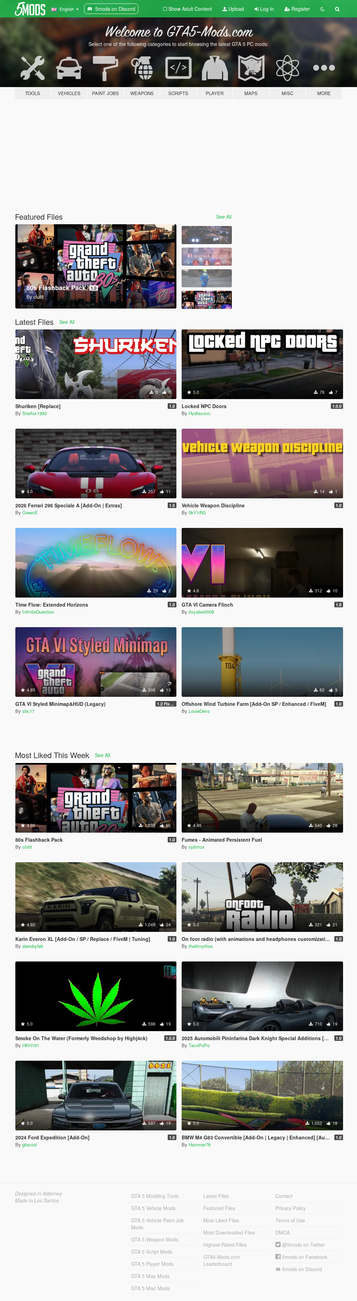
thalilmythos (201, 946)
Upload (235, 8)
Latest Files (216, 1195)
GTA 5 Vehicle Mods (153, 1208)
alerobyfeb (32, 946)
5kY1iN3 (197, 512)
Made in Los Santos (37, 1200)
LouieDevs (199, 711)
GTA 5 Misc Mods (150, 1288)
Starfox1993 (34, 413)
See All (223, 216)
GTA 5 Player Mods (152, 1263)
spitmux (197, 846)
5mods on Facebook (304, 1256)
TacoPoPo (199, 1045)
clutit (27, 846)
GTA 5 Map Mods (150, 1275)
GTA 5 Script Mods (151, 1251)
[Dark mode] (322, 8)
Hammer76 (200, 1144)
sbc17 (28, 711)
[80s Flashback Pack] (207, 300)
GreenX (30, 512)
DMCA (282, 1232)
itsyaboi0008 (201, 611)
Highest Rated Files (224, 1244)
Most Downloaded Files (229, 1232)
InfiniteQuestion (38, 611)
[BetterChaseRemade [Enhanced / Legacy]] (207, 235)
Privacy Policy (290, 1208)
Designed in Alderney (38, 1193)
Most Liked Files (221, 1220)
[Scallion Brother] (207, 278)
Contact (284, 1195)
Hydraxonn (199, 413)
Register (300, 8)
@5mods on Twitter (303, 1244)
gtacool (29, 1144)
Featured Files (219, 1208)
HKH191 (30, 1045)
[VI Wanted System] (207, 257)
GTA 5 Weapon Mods (154, 1239)
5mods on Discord (301, 1268)
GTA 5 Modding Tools (154, 1195)
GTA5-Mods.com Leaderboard (221, 1260)
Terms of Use (290, 1220)
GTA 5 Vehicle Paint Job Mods (157, 1224)
